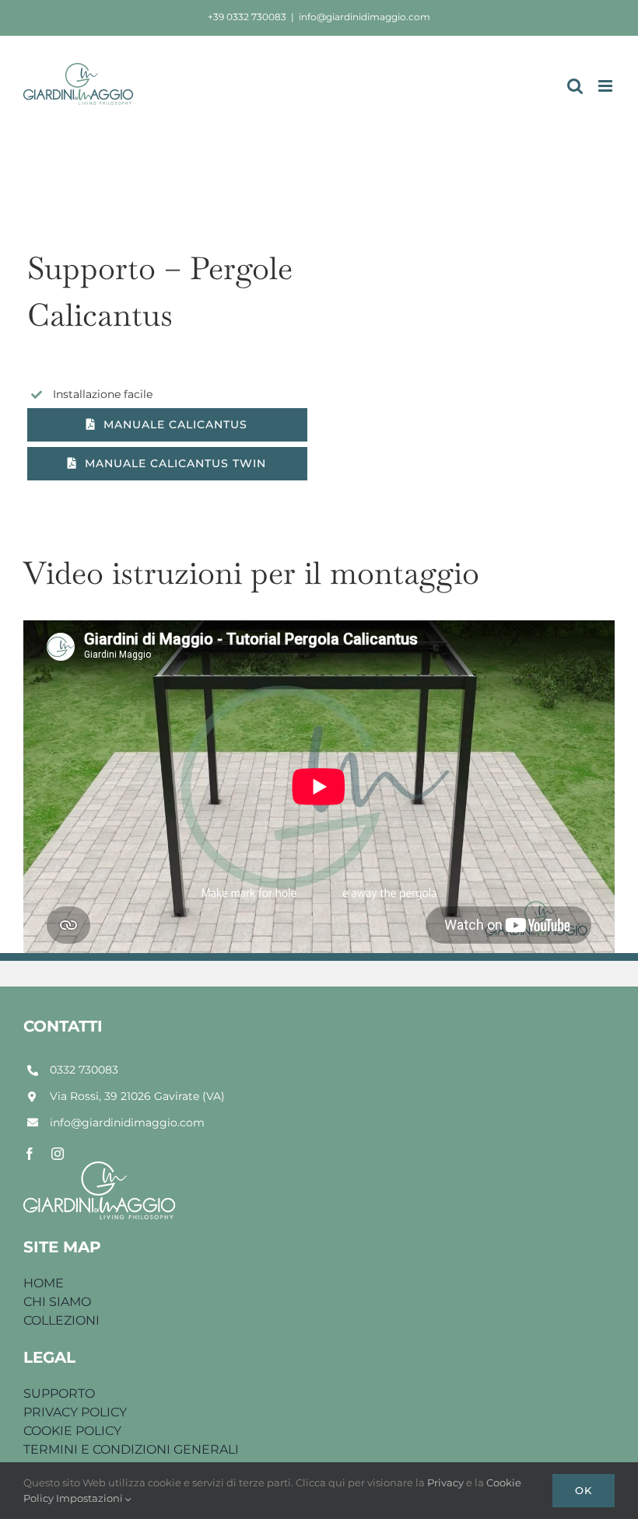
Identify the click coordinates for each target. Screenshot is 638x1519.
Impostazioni (90, 1498)
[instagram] (57, 1153)
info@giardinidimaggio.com (364, 17)
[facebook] (29, 1153)
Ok (583, 1490)
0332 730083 (84, 1070)
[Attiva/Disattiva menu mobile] (606, 86)
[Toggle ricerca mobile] (575, 86)
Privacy (446, 1482)
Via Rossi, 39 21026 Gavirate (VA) (137, 1096)
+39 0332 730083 (247, 17)
